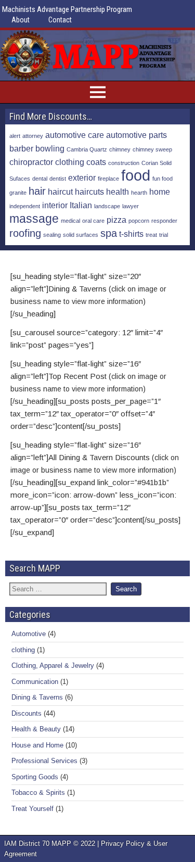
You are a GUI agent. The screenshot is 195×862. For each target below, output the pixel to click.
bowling (49, 148)
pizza (116, 219)
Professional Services (44, 761)
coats (96, 162)
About (20, 20)
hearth (139, 192)
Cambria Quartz (87, 149)
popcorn (138, 221)
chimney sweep (152, 149)
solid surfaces (80, 235)
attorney (32, 136)
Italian (81, 205)
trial (163, 235)
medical (70, 221)
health (117, 191)
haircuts (89, 191)
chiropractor (31, 162)
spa (108, 233)
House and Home (37, 745)
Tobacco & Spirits (38, 792)
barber (21, 148)
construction (123, 163)
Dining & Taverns (37, 697)
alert (14, 136)
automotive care (74, 135)
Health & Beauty (36, 729)
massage (34, 218)
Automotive (28, 634)
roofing (25, 233)
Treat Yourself (32, 809)
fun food (162, 178)
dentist (57, 178)
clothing (69, 162)
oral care (93, 221)
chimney (120, 149)
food (135, 175)
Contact (60, 20)
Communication (34, 682)
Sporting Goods (34, 777)
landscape (107, 206)
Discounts (26, 713)
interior (55, 205)
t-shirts (131, 233)
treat (151, 235)
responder (164, 221)
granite (18, 192)
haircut (60, 191)
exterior (82, 177)
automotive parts (136, 135)
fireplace (108, 178)
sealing (52, 235)
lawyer (130, 206)
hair (37, 191)
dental (39, 178)
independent (24, 206)
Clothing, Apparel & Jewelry (52, 665)
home (159, 191)
